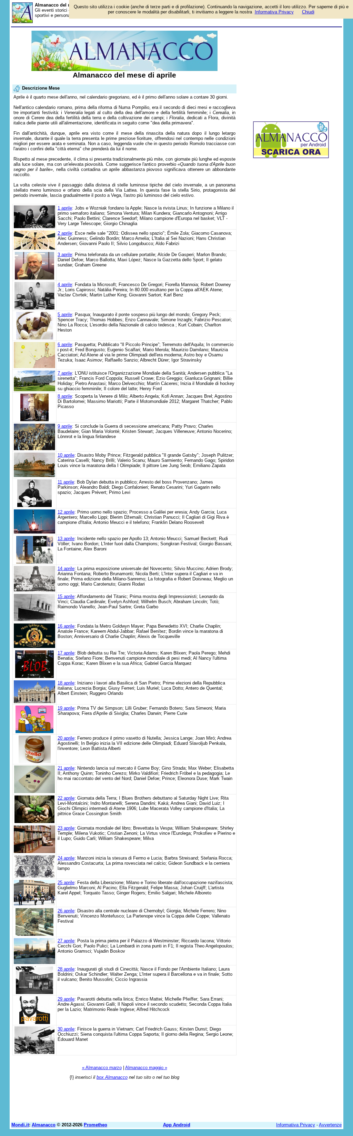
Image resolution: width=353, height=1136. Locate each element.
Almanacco (44, 1124)
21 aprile (66, 768)
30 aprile (66, 1029)
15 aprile (66, 596)
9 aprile (65, 426)
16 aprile (66, 626)
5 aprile (65, 314)
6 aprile (65, 344)
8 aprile (65, 396)
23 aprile (66, 828)
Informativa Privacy (295, 1124)
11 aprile (66, 482)
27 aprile (66, 940)
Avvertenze (330, 1124)
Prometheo (95, 1124)
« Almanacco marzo (102, 1067)
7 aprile (65, 373)
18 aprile (66, 683)
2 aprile (65, 233)
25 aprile (66, 882)
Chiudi (308, 11)
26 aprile (66, 910)
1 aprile (65, 208)
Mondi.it (20, 1124)
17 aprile (66, 653)
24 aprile (66, 858)
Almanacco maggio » (146, 1067)
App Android (176, 1124)
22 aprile (66, 798)
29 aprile (66, 999)
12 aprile (66, 512)
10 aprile (66, 455)
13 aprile (66, 538)
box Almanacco (112, 1077)
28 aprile (66, 969)
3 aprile (65, 254)
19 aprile (66, 708)
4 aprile (65, 284)
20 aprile (66, 738)
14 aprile (66, 568)
